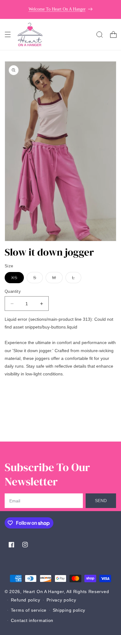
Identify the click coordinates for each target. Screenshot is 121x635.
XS (17, 279)
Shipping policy (69, 610)
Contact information (32, 620)
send (101, 500)
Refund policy (25, 599)
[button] (8, 34)
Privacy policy (61, 599)
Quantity (13, 291)
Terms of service (29, 610)
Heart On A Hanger (43, 591)
